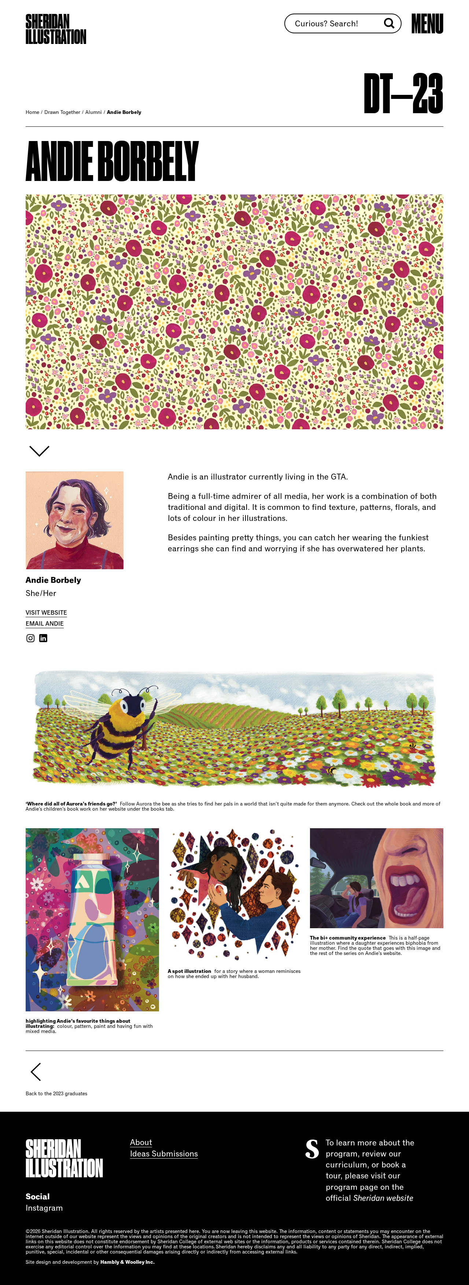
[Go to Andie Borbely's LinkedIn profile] (43, 638)
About (141, 1142)
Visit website (46, 612)
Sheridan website (383, 1198)
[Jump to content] (40, 451)
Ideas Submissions (164, 1154)
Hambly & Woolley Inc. (127, 1262)
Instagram (44, 1208)
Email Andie (45, 623)
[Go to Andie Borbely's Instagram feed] (30, 638)
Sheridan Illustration (56, 29)
